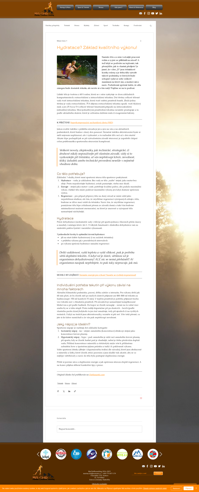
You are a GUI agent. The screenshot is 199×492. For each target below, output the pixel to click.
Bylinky (86, 25)
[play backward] (38, 454)
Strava (76, 25)
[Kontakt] (140, 13)
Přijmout (189, 488)
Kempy (126, 25)
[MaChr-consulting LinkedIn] (160, 13)
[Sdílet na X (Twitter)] (64, 391)
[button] (151, 25)
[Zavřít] (196, 488)
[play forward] (160, 454)
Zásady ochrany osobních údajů (155, 488)
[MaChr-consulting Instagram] (148, 13)
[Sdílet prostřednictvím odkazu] (75, 391)
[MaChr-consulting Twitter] (156, 13)
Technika (115, 25)
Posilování (138, 25)
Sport (106, 25)
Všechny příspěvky (52, 25)
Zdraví (96, 25)
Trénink (67, 25)
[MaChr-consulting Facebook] (144, 13)
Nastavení (176, 488)
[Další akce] (140, 40)
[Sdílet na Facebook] (58, 391)
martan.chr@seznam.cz (92, 473)
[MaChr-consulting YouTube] (152, 13)
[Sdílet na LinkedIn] (69, 391)
